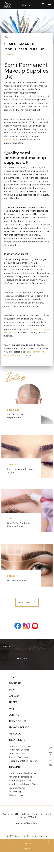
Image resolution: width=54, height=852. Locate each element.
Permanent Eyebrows (20, 746)
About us (15, 683)
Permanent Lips (17, 753)
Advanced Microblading (20, 777)
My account (17, 733)
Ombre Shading (17, 788)
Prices (13, 702)
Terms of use (17, 721)
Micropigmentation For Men (23, 761)
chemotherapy (11, 139)
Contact (15, 714)
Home (12, 677)
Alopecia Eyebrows (18, 757)
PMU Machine (16, 795)
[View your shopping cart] (43, 4)
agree (27, 848)
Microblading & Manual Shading (24, 784)
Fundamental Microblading (22, 773)
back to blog (25, 602)
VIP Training (15, 791)
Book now (27, 5)
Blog (12, 689)
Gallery (14, 696)
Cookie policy (27, 843)
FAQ (11, 708)
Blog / (7, 37)
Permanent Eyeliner (19, 750)
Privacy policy (19, 727)
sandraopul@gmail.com (27, 823)
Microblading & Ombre (20, 780)
